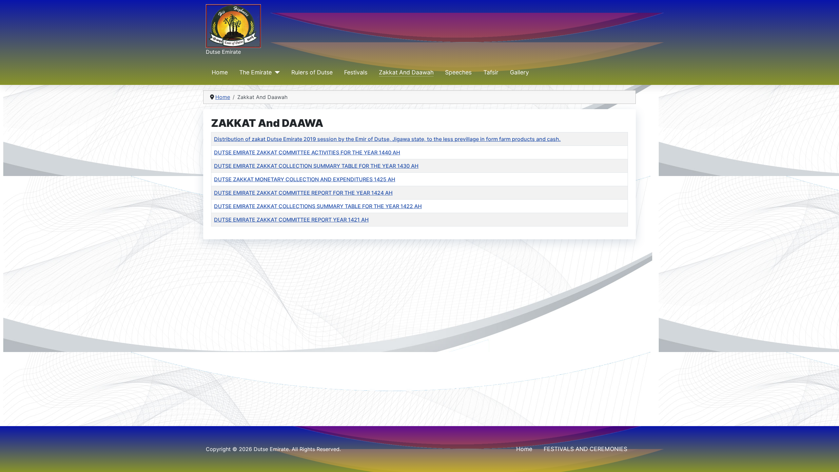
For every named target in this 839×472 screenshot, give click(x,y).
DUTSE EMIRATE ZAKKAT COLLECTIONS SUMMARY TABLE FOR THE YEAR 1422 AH (318, 206)
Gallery (519, 72)
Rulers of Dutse (312, 72)
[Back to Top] (827, 460)
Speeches (458, 72)
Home (220, 72)
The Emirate (255, 72)
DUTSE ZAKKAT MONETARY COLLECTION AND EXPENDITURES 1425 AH (304, 179)
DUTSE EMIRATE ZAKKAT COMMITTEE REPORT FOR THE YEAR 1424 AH (303, 192)
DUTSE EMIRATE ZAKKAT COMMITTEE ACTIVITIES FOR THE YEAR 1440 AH (307, 152)
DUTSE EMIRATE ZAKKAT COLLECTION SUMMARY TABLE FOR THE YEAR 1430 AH (316, 166)
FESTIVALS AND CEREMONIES (585, 448)
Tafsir (490, 72)
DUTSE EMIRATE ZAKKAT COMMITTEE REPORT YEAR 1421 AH (291, 219)
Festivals (355, 72)
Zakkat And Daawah (406, 72)
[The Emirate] (276, 72)
